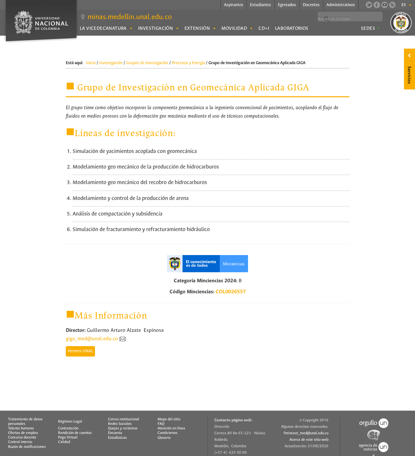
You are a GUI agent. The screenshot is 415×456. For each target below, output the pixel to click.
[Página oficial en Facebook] (377, 5)
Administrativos (340, 5)
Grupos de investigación (147, 63)
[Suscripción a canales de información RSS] (392, 5)
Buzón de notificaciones (27, 447)
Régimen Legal (70, 422)
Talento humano (21, 428)
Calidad (64, 442)
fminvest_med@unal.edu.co (306, 433)
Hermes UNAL (80, 351)
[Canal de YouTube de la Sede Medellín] (384, 5)
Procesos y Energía (188, 63)
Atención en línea (171, 428)
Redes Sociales (120, 424)
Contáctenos (167, 433)
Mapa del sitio (169, 419)
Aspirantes (233, 5)
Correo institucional (123, 419)
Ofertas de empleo (23, 433)
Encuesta (115, 433)
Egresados (287, 5)
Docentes (311, 5)
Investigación (111, 63)
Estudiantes (260, 5)
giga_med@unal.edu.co (92, 339)
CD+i (263, 28)
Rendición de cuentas (75, 433)
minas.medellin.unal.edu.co (130, 17)
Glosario (164, 438)
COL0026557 (231, 292)
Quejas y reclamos (122, 428)
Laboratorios (292, 28)
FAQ (161, 424)
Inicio (91, 63)
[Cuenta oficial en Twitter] (369, 5)
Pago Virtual (67, 437)
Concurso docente (22, 437)
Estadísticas (117, 438)
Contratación (68, 428)
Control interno (20, 442)
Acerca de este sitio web (309, 440)
